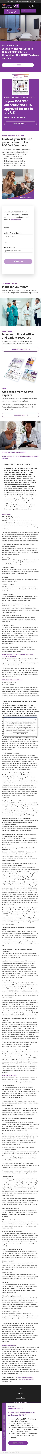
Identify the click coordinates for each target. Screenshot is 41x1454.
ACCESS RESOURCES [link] (19, 349)
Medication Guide (27, 1379)
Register (17, 65)
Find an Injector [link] (28, 11)
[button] (33, 5)
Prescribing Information (25, 1377)
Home (20, 1389)
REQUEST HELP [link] (19, 415)
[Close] (35, 720)
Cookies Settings (20, 733)
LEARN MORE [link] (18, 124)
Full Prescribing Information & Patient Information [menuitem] (20, 1)
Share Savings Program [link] (11, 11)
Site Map (20, 1393)
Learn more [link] (18, 1443)
